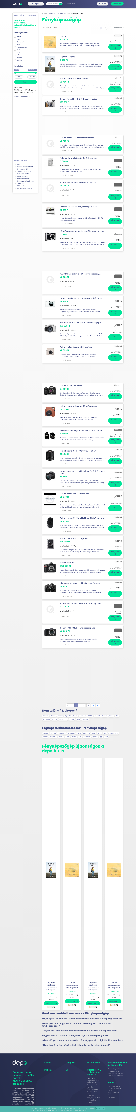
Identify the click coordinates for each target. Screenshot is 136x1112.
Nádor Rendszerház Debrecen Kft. (25, 168)
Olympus (85, 719)
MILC (19, 45)
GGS (78, 719)
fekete (104, 716)
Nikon (75, 716)
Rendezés (117, 28)
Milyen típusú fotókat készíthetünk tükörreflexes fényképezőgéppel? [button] (76, 1045)
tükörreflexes (113, 733)
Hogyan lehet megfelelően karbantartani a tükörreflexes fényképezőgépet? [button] (79, 1030)
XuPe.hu (20, 183)
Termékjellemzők (21, 33)
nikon (79, 733)
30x (18, 52)
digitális (53, 737)
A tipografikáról (113, 1093)
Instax (60, 716)
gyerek (94, 737)
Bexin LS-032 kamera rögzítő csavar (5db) (115, 1074)
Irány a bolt (115, 89)
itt (86, 1110)
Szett (19, 37)
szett (68, 737)
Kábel (111, 1082)
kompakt (46, 719)
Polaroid (83, 716)
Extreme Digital (23, 174)
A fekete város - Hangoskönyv (114, 1096)
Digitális (68, 716)
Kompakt (20, 42)
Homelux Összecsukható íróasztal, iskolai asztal (92, 1090)
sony (93, 733)
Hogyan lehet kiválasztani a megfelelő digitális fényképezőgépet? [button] (75, 1035)
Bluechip (20, 186)
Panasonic (62, 733)
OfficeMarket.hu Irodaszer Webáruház (25, 180)
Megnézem (115, 47)
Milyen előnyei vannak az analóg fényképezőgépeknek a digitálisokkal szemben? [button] (82, 1040)
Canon (19, 58)
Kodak (54, 719)
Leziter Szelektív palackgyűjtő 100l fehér (114, 1088)
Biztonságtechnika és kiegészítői (117, 1063)
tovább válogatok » (21, 96)
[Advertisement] (25, 128)
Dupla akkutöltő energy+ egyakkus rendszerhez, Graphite (94, 1099)
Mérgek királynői (114, 1071)
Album (63, 36)
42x (18, 55)
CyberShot (63, 719)
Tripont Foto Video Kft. (26, 171)
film (80, 737)
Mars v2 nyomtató (115, 1069)
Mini (116, 716)
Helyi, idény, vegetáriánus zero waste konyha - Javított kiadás (94, 1081)
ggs (101, 737)
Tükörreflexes (22, 47)
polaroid (87, 737)
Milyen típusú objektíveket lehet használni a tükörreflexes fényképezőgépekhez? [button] (82, 1018)
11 (88, 705)
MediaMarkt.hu (23, 176)
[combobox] (53, 4)
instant (97, 716)
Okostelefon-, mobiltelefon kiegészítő (94, 1072)
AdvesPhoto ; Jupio (24, 188)
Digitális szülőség (67, 57)
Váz (18, 39)
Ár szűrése (18, 66)
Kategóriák (31, 4)
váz (105, 733)
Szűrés (25, 82)
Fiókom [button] (102, 4)
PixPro (74, 737)
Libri (19, 164)
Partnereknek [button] (117, 4)
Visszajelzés (71, 4)
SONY (90, 716)
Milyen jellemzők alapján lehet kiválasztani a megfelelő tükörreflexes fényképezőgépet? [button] (76, 1024)
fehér (111, 716)
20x (18, 50)
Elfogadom (100, 1109)
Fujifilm (19, 60)
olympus (86, 733)
